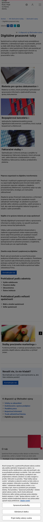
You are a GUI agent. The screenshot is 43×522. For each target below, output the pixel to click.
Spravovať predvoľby (21, 505)
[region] (21, 491)
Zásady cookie (25, 501)
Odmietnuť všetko (21, 512)
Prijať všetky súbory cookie (21, 518)
